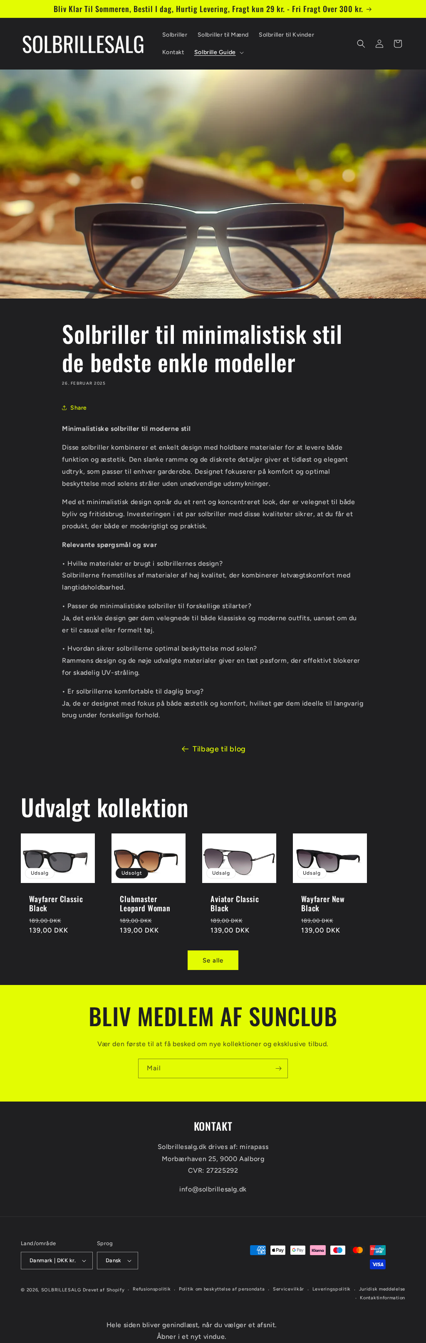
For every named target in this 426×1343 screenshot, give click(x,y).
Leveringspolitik (331, 1289)
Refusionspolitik (152, 1289)
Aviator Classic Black (235, 903)
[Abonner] (278, 1068)
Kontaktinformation (382, 1298)
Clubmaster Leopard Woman (145, 903)
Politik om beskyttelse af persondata (222, 1289)
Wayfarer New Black (323, 903)
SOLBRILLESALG (61, 1290)
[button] (218, 52)
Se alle (213, 960)
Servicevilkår (288, 1289)
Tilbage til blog (219, 749)
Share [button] (78, 407)
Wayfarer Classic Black (56, 903)
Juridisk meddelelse (382, 1289)
